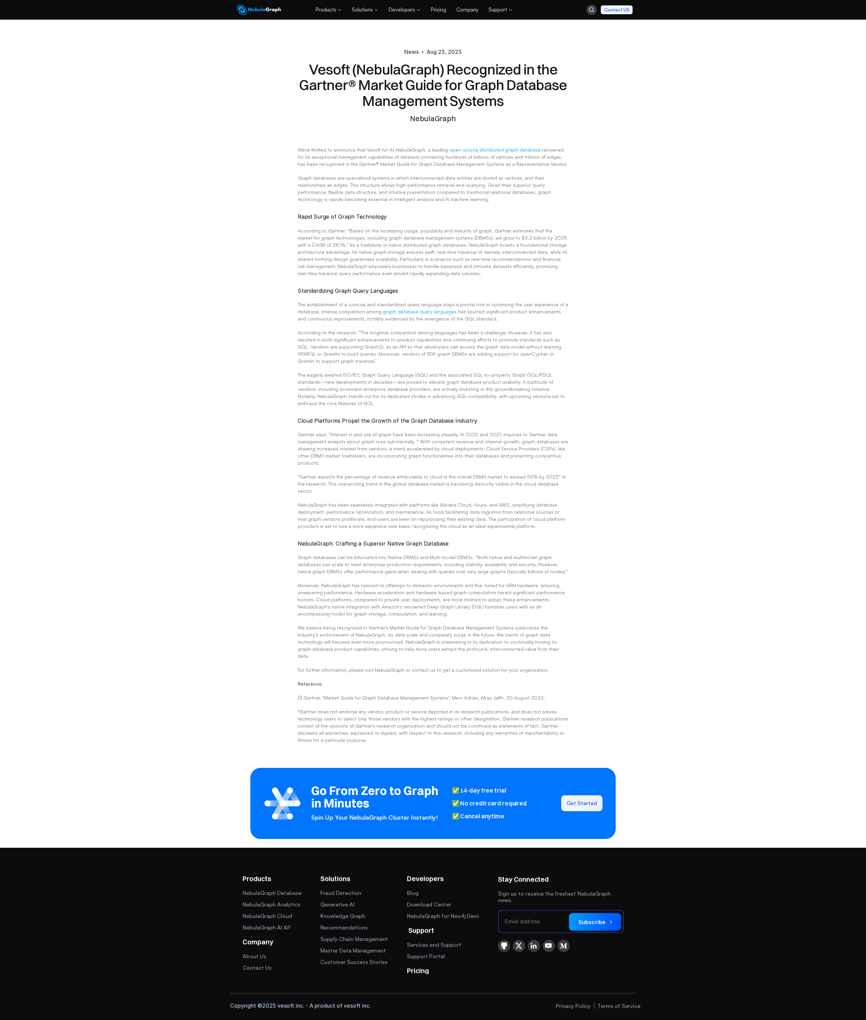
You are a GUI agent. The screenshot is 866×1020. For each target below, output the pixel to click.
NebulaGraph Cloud (267, 915)
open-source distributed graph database (495, 150)
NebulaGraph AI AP (267, 927)
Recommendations (344, 927)
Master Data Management (353, 950)
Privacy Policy (573, 1005)
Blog (412, 892)
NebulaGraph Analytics (271, 904)
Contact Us (257, 967)
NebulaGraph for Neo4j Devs (443, 915)
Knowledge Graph (342, 915)
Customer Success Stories (354, 961)
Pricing (418, 970)
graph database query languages (420, 311)
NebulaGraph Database (272, 892)
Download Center (429, 904)
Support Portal (426, 956)
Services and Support (434, 944)
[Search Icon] (592, 10)
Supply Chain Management (354, 938)
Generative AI (337, 904)
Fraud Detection (340, 892)
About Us (254, 956)
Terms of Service (618, 1005)
